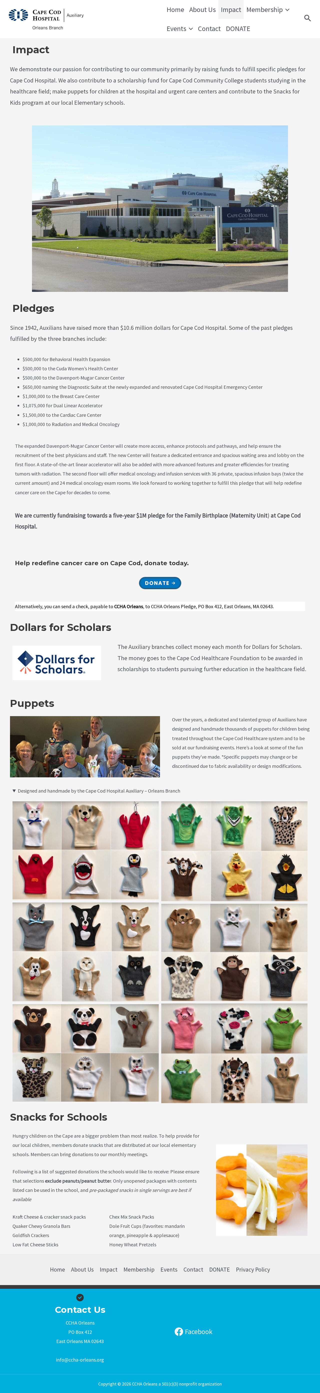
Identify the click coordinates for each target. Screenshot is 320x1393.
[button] (160, 583)
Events (176, 28)
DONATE (238, 28)
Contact (209, 28)
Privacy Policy (253, 1269)
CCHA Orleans (121, 18)
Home (175, 9)
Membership (264, 9)
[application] (286, 9)
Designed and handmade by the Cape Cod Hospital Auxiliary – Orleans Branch (99, 791)
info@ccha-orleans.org (80, 1360)
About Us (202, 9)
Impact (231, 9)
